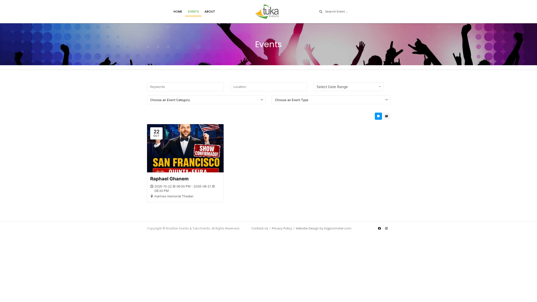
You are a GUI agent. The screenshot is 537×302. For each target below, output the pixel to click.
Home (177, 11)
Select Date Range (332, 87)
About (210, 11)
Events (193, 11)
